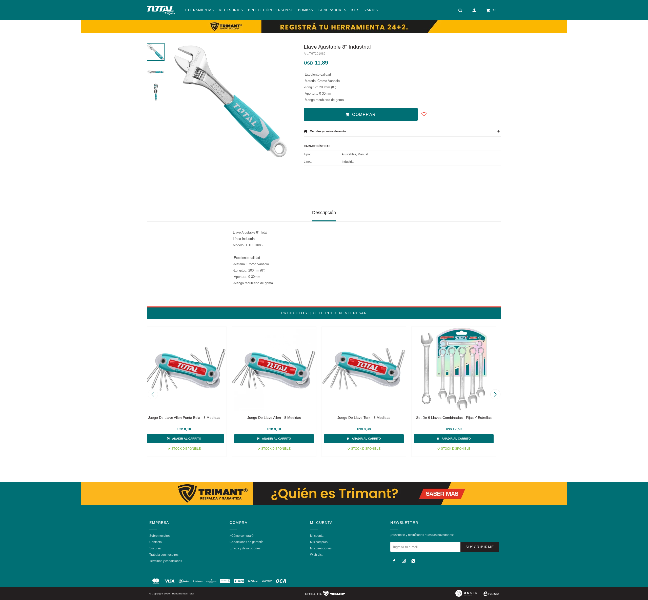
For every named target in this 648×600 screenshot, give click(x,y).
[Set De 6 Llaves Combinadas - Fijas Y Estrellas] (453, 368)
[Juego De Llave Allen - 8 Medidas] (274, 368)
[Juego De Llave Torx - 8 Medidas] (363, 368)
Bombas (305, 10)
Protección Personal (270, 10)
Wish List (316, 554)
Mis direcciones (321, 548)
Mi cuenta (316, 535)
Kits (355, 10)
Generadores (332, 10)
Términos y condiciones (165, 561)
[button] (495, 394)
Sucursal (155, 548)
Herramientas (199, 10)
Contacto (155, 542)
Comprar (364, 114)
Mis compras (319, 542)
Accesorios (231, 10)
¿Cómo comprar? (242, 535)
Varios (371, 10)
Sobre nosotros (159, 535)
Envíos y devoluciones (245, 548)
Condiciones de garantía (247, 542)
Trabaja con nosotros (163, 554)
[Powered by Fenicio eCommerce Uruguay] (491, 593)
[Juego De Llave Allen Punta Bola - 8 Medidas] (184, 368)
